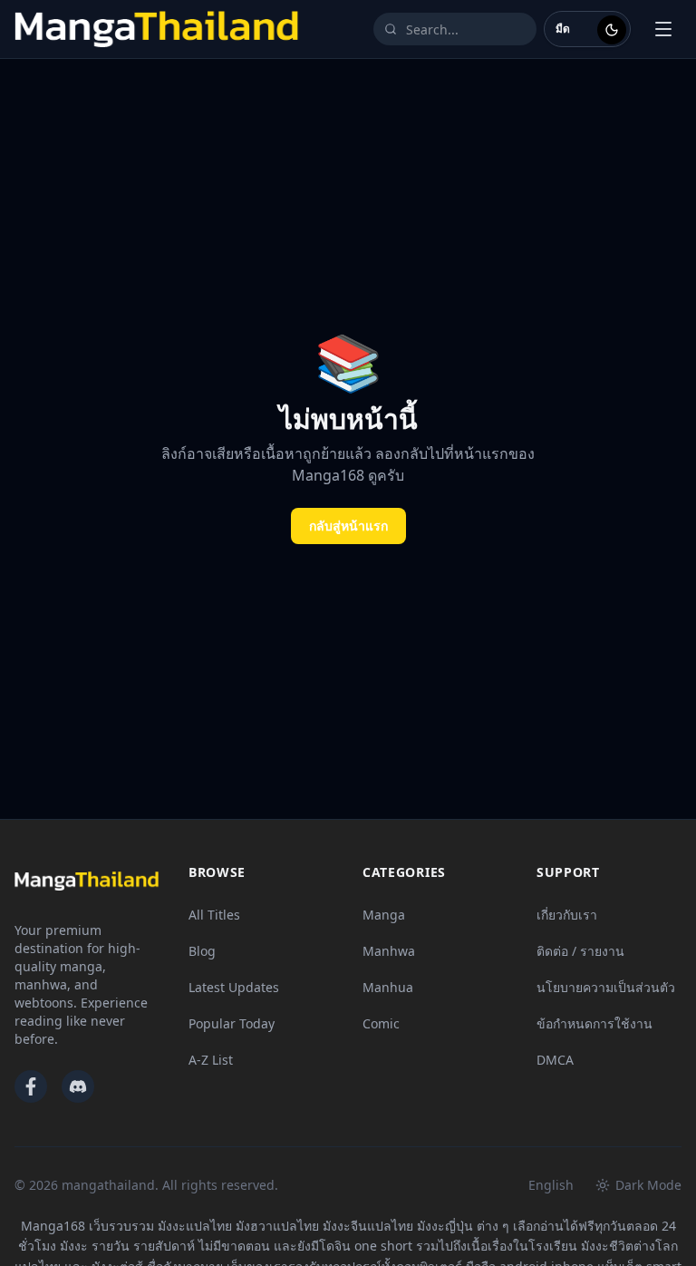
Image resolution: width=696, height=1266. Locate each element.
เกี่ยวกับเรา (566, 914)
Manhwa (388, 950)
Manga (383, 914)
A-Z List (210, 1059)
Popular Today (231, 1023)
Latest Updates (233, 987)
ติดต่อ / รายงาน (580, 950)
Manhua (387, 987)
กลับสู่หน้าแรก (348, 525)
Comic (381, 1023)
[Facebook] (30, 1086)
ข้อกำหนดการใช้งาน (594, 1023)
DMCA (555, 1059)
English (551, 1184)
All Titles (214, 914)
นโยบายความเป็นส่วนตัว (605, 987)
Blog (202, 950)
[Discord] (78, 1086)
